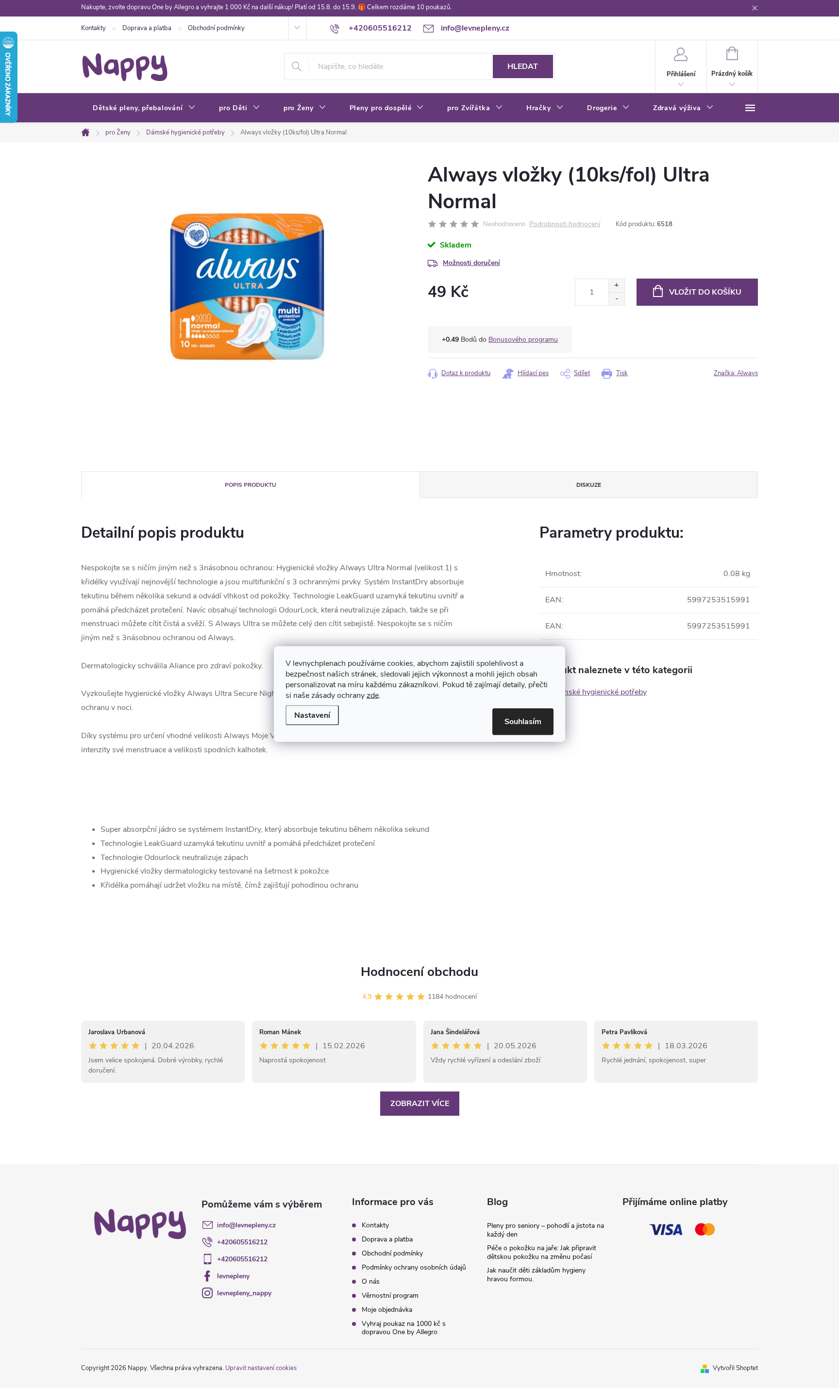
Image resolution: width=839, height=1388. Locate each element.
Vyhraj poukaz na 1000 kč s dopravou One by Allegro (404, 1328)
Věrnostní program (390, 1295)
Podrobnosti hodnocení (564, 224)
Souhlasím (522, 721)
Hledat (522, 66)
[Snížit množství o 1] (616, 298)
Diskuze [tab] (588, 485)
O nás (371, 1281)
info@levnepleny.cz (246, 1225)
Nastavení (312, 715)
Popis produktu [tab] (250, 485)
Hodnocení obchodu (419, 971)
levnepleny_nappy (244, 1293)
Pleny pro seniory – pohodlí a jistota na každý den (545, 1230)
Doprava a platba (146, 28)
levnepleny (233, 1276)
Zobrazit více (419, 1103)
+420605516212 (242, 1242)
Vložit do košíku (705, 292)
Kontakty (93, 28)
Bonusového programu (523, 339)
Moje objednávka (387, 1309)
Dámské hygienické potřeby (599, 692)
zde (373, 695)
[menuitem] (144, 108)
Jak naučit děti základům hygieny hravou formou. (536, 1275)
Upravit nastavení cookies (261, 1368)
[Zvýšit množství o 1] (616, 285)
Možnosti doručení (471, 262)
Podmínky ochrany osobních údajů (414, 1267)
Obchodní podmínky (216, 28)
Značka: (736, 373)
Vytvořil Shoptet (735, 1368)
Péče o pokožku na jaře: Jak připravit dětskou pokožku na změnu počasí (541, 1252)
